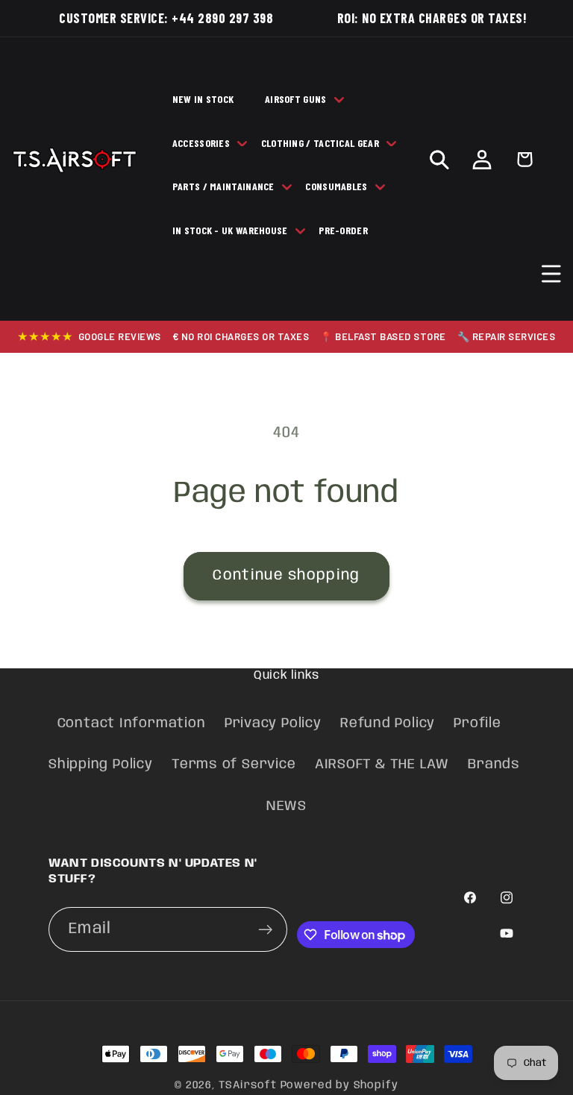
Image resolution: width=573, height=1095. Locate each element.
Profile (477, 723)
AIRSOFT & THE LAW (382, 764)
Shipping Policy (100, 764)
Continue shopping (286, 575)
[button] (551, 273)
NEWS (286, 806)
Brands (494, 764)
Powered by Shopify (339, 1085)
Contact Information (131, 723)
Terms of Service (233, 764)
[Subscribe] (265, 930)
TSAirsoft (247, 1085)
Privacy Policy (273, 723)
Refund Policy (387, 723)
